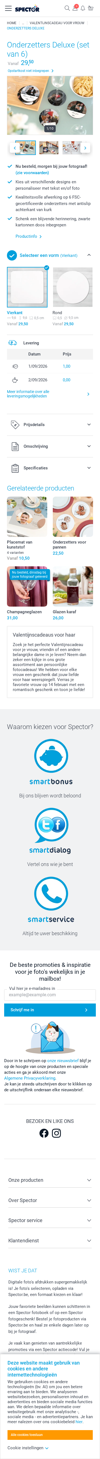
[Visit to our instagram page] (56, 1133)
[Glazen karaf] (73, 586)
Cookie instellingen (25, 1447)
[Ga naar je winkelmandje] (90, 8)
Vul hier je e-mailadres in (32, 988)
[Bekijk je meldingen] (83, 8)
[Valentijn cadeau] (23, 23)
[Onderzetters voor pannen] (73, 517)
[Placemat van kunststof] (27, 517)
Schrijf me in (22, 1009)
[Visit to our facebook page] (44, 1133)
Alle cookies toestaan (27, 1435)
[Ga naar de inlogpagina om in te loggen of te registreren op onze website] (75, 8)
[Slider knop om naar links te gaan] (15, 148)
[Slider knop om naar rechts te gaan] (85, 148)
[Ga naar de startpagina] (33, 8)
